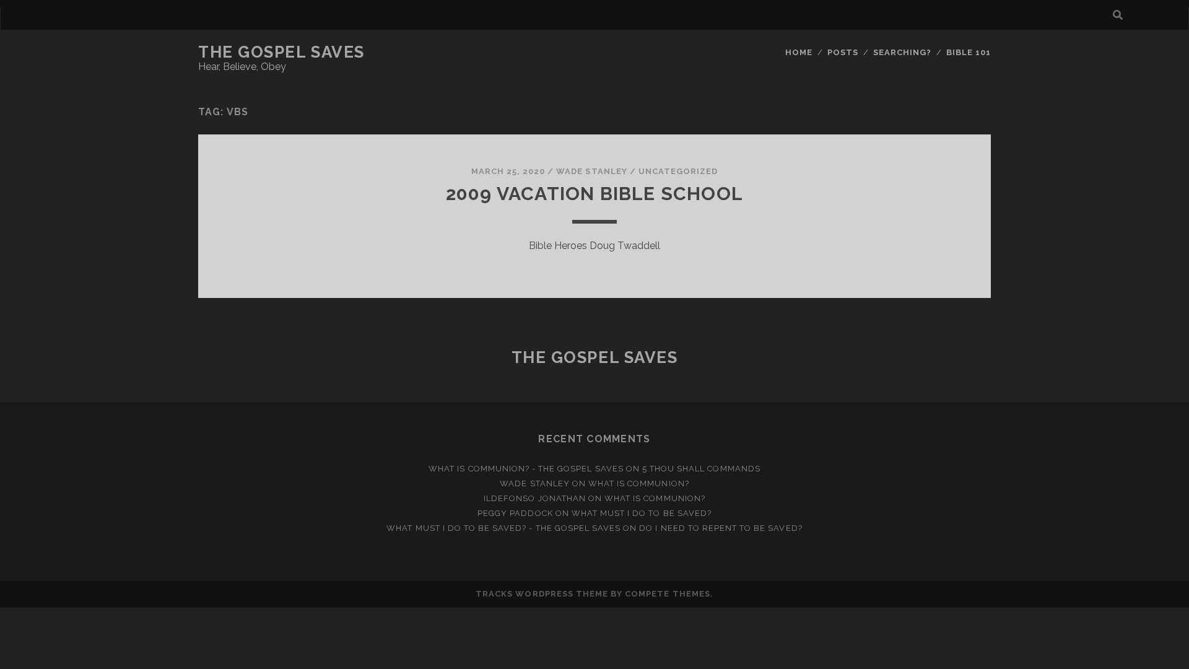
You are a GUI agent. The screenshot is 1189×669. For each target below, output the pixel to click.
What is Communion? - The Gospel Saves (526, 468)
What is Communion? (638, 483)
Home (798, 52)
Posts (842, 52)
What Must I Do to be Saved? (642, 513)
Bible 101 (968, 52)
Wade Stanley (591, 171)
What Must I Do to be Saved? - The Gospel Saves (503, 528)
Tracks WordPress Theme (542, 593)
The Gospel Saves (281, 52)
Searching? (902, 52)
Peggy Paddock (515, 513)
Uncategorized (678, 171)
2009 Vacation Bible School (594, 193)
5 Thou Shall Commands (701, 468)
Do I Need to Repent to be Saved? (720, 528)
